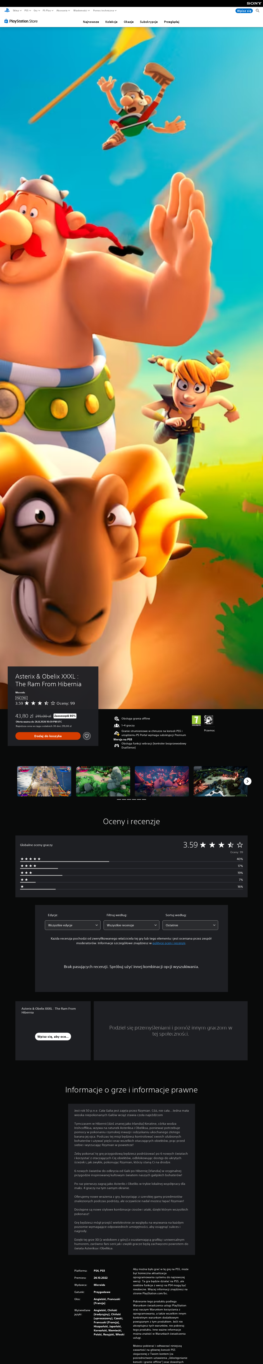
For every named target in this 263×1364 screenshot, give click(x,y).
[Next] (247, 781)
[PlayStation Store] (22, 21)
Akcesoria (62, 10)
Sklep (16, 10)
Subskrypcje (149, 22)
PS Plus (47, 10)
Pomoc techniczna (103, 10)
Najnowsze (91, 22)
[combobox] (73, 925)
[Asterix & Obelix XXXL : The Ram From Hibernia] (44, 781)
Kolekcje (111, 22)
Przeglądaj (171, 22)
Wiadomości (80, 10)
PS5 (26, 10)
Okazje (129, 22)
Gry (36, 10)
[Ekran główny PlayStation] (7, 10)
